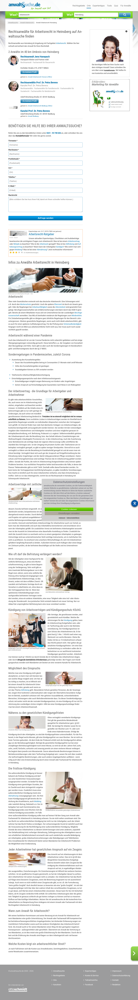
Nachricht (12, 195)
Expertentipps (99, 6)
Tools (109, 6)
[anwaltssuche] (30, 9)
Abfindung (70, 244)
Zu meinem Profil (30, 72)
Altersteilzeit (60, 307)
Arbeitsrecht (61, 43)
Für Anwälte (126, 6)
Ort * (10, 168)
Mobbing (18, 250)
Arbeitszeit (44, 244)
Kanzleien (57, 985)
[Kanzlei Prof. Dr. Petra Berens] (13, 108)
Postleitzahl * (14, 159)
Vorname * (12, 140)
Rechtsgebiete (79, 6)
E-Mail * (12, 186)
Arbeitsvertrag (74, 241)
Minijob (16, 244)
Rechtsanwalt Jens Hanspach (35, 56)
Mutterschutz (25, 304)
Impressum (117, 971)
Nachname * (13, 149)
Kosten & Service (92, 975)
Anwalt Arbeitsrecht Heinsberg (46, 23)
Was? (13, 15)
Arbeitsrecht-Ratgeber (41, 234)
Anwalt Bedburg (33, 116)
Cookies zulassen (69, 509)
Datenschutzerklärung (119, 975)
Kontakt (115, 980)
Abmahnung (42, 250)
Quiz (116, 6)
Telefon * (12, 177)
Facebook (89, 985)
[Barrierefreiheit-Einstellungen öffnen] (134, 503)
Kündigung (68, 620)
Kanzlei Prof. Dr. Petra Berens (34, 85)
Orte (89, 6)
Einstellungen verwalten (69, 513)
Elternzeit (58, 304)
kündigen (60, 247)
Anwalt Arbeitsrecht (27, 23)
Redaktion (116, 985)
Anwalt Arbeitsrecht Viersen (40, 77)
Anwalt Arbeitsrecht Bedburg (40, 106)
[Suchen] (125, 15)
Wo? (70, 15)
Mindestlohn (77, 315)
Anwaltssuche (13, 23)
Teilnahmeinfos (91, 980)
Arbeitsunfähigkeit (39, 307)
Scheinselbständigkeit (72, 324)
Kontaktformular (109, 70)
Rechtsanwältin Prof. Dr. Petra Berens (39, 82)
